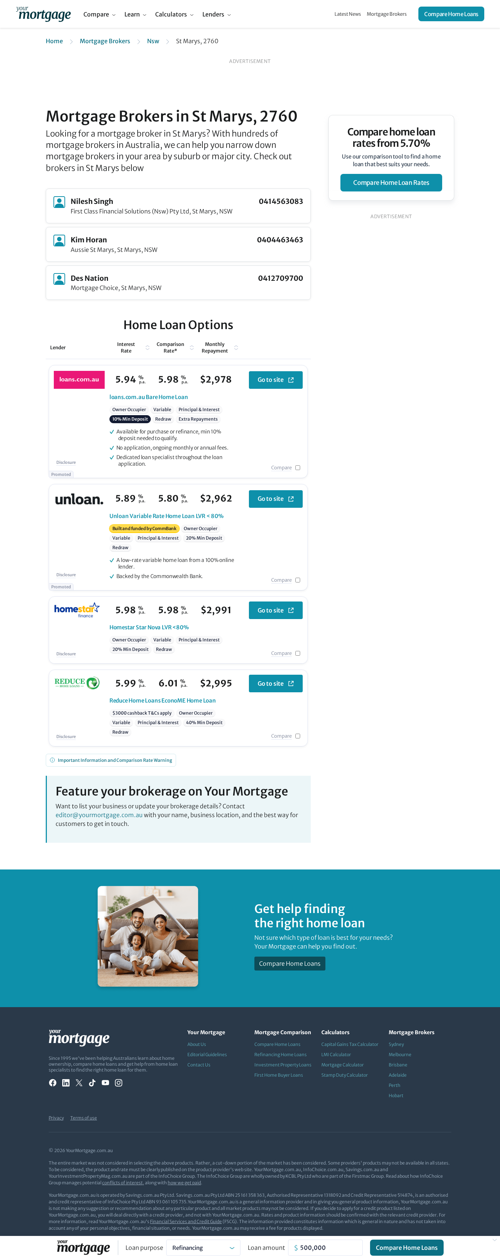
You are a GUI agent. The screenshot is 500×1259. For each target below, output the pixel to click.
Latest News (348, 14)
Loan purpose (144, 1247)
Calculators (171, 14)
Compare (96, 14)
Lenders (213, 14)
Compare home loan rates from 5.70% (391, 137)
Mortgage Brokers (387, 14)
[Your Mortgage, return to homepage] (43, 14)
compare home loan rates (391, 183)
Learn (132, 14)
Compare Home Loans (451, 14)
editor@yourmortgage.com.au (99, 815)
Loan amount (266, 1247)
